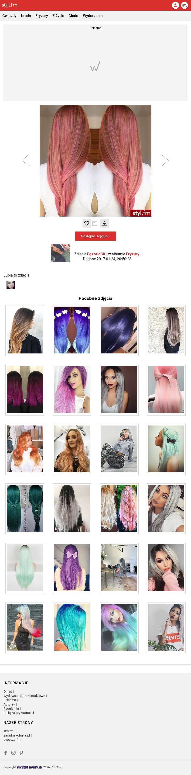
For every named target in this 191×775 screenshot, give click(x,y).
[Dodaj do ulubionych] (86, 223)
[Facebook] (5, 753)
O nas (7, 691)
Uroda (26, 16)
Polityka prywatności (18, 713)
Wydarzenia (93, 16)
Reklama (9, 700)
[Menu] (184, 5)
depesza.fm (11, 739)
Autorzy (9, 704)
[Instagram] (13, 753)
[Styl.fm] (12, 5)
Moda (73, 16)
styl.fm (8, 731)
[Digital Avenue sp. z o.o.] (29, 768)
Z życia (58, 16)
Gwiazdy (9, 16)
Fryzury (41, 16)
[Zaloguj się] (175, 5)
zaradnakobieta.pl (16, 735)
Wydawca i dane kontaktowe (24, 696)
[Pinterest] (22, 753)
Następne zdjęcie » (95, 236)
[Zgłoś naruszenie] (104, 223)
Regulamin (11, 708)
